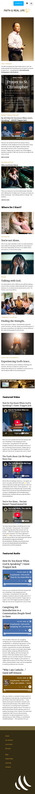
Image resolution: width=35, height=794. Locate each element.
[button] (31, 3)
